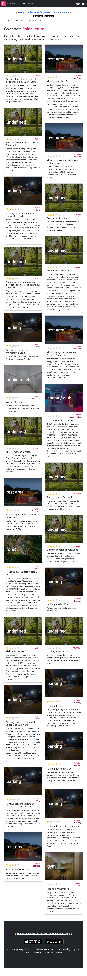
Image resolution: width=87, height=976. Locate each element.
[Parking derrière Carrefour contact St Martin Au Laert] (23, 781)
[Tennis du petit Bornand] (64, 477)
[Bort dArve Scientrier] (64, 198)
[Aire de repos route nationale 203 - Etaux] (23, 492)
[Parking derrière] (64, 683)
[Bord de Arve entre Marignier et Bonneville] (23, 122)
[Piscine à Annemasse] (64, 866)
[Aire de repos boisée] (64, 59)
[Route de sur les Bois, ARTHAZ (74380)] (23, 549)
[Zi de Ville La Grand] (23, 631)
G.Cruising (11, 3)
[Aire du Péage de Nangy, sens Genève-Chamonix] (64, 330)
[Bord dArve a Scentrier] (64, 250)
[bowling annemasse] (64, 631)
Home (22, 3)
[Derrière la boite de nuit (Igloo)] (64, 529)
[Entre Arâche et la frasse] (23, 431)
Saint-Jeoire (36, 20)
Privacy (30, 3)
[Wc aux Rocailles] (23, 379)
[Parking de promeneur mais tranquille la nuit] (23, 191)
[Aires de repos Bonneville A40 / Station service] (64, 137)
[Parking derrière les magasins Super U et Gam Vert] (23, 699)
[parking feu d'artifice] (64, 582)
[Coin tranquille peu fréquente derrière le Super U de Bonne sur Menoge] (23, 261)
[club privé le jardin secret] (64, 398)
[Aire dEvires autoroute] (23, 846)
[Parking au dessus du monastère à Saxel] (23, 327)
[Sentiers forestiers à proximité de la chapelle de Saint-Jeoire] (23, 59)
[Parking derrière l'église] (64, 746)
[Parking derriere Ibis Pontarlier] (64, 803)
